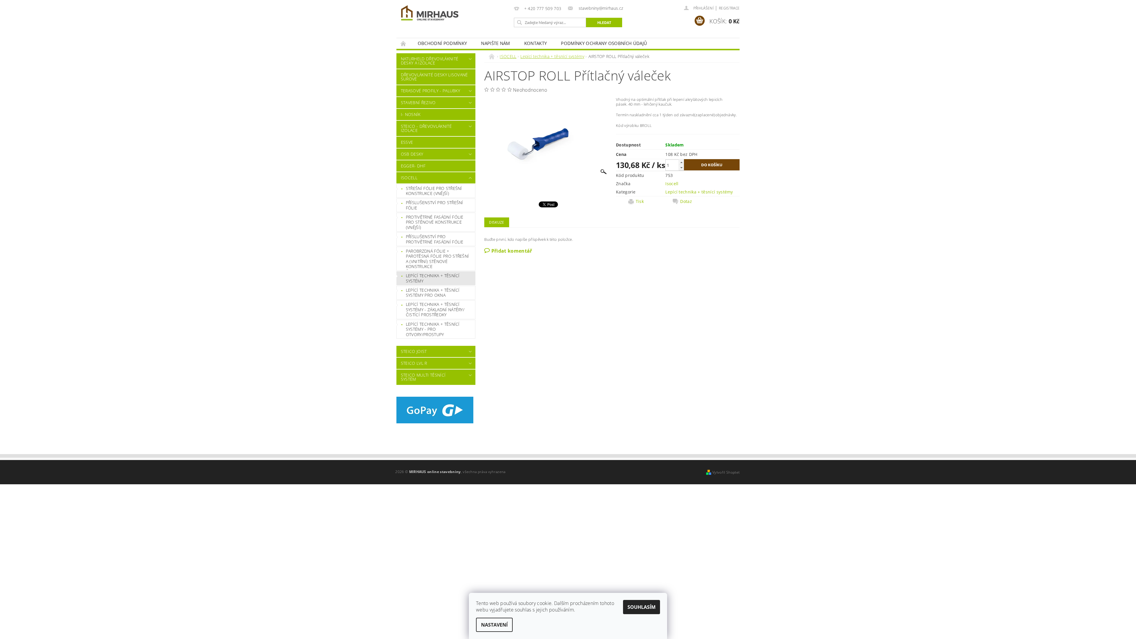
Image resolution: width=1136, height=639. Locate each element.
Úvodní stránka (403, 43)
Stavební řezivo (418, 102)
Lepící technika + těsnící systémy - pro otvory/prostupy (433, 329)
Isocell (671, 183)
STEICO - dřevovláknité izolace (426, 128)
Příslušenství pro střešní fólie (434, 205)
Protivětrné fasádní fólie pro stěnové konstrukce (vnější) (435, 222)
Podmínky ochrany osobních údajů (604, 43)
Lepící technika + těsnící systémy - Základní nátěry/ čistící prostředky (435, 309)
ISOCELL (409, 177)
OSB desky (412, 154)
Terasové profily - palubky (430, 90)
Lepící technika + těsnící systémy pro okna (433, 292)
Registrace (729, 8)
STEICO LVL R (414, 363)
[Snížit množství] (681, 167)
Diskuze (496, 222)
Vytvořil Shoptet (726, 472)
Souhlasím (641, 607)
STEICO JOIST (414, 351)
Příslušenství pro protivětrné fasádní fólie (435, 239)
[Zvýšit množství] (681, 162)
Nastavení (494, 625)
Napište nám (495, 43)
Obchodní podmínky (442, 43)
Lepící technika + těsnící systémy (433, 278)
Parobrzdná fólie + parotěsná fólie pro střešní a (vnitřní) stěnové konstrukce (437, 259)
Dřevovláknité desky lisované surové (434, 77)
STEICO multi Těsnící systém (423, 377)
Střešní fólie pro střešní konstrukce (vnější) (434, 190)
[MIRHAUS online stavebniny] (430, 14)
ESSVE (407, 142)
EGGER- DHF (413, 166)
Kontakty (535, 43)
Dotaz (686, 201)
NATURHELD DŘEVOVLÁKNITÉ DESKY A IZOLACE (429, 61)
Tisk (640, 201)
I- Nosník (411, 114)
